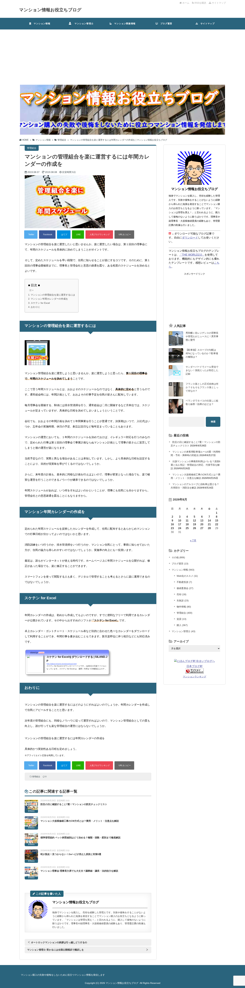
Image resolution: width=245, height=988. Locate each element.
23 (172, 528)
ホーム (185, 2)
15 (216, 520)
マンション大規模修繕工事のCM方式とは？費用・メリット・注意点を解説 (79, 821)
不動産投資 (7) (184, 582)
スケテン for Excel (40, 303)
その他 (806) (178, 557)
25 (187, 528)
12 (194, 520)
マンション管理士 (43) (183, 631)
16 (172, 524)
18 (187, 524)
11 (187, 520)
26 (194, 528)
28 (209, 528)
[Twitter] (31, 234)
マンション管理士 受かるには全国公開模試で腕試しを (55, 949)
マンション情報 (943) (183, 569)
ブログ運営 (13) (180, 563)
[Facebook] (47, 234)
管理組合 (36, 776)
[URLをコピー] (124, 234)
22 (216, 524)
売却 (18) (181, 594)
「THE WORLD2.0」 (191, 254)
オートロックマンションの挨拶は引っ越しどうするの (59, 942)
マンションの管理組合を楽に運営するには (53, 294)
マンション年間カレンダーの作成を (49, 298)
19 (194, 524)
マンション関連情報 (125, 23)
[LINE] (78, 234)
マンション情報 (40, 23)
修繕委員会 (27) (185, 588)
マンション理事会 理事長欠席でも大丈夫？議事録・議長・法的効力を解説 (79, 870)
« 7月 (193, 540)
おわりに (35, 307)
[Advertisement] (122, 54)
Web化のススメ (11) (187, 576)
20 (201, 524)
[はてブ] (64, 234)
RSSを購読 (201, 2)
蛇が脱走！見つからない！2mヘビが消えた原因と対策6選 (70, 854)
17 (179, 524)
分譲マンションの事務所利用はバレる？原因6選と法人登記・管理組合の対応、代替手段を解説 (195, 465)
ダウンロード (190, 237)
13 (201, 520)
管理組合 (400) (184, 613)
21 (209, 524)
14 (209, 520)
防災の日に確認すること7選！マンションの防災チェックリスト (73, 804)
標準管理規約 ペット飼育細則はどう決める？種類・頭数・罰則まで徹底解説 (80, 837)
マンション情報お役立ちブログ (50, 9)
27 (201, 528)
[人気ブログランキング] (99, 234)
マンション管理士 (83, 23)
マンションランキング (194, 676)
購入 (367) (182, 625)
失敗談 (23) (183, 600)
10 (179, 520)
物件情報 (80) (184, 606)
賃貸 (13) (181, 619)
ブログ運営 (165, 23)
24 (179, 528)
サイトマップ (218, 2)
